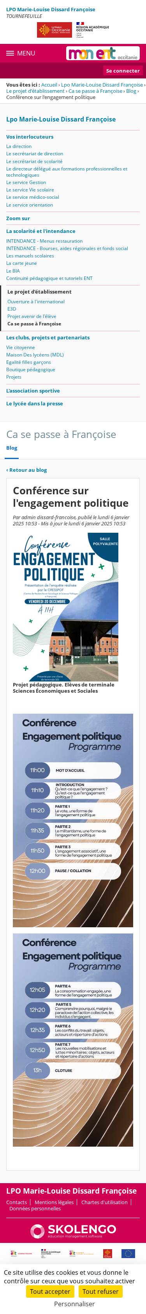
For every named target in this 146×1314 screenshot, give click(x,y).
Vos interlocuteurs (29, 136)
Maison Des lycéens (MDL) (35, 354)
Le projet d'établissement (35, 90)
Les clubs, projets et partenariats (48, 337)
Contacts (16, 1202)
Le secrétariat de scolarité (34, 161)
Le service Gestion (26, 182)
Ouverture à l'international (36, 301)
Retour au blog (26, 469)
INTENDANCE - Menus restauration (44, 241)
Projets (13, 377)
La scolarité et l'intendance (41, 231)
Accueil (49, 84)
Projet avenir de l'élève (31, 316)
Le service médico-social (32, 197)
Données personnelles (35, 1208)
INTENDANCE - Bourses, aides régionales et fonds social (67, 248)
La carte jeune (21, 263)
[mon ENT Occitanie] (103, 53)
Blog (131, 90)
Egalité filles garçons (28, 362)
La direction (19, 146)
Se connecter (123, 70)
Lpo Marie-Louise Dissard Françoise (102, 84)
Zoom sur (18, 218)
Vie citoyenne (20, 347)
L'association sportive (33, 390)
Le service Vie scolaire (30, 189)
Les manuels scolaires (30, 255)
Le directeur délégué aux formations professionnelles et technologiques (66, 171)
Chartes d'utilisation (104, 1202)
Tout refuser (101, 1291)
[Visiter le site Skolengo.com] (73, 1236)
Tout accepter (50, 1291)
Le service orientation (29, 205)
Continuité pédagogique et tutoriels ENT (49, 278)
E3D (11, 309)
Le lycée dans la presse (34, 403)
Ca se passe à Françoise (95, 90)
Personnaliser (74, 1304)
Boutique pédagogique (30, 369)
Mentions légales (54, 1202)
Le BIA (13, 271)
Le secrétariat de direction (34, 153)
